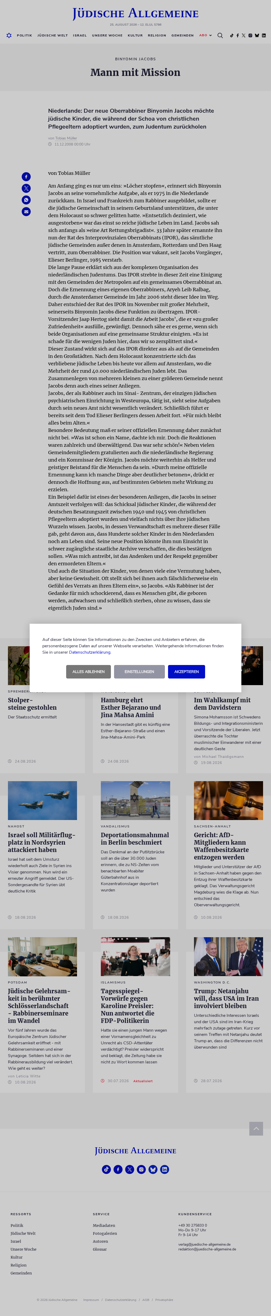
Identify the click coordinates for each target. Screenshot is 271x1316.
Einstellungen (139, 671)
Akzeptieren (186, 671)
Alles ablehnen (89, 671)
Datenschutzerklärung (89, 652)
